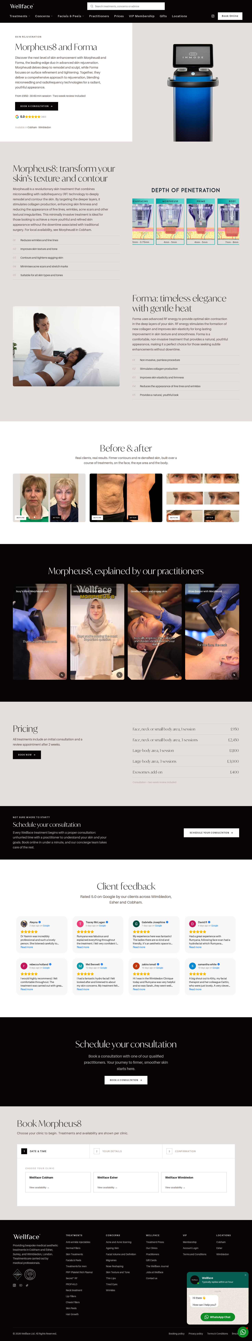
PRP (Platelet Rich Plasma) (79, 1272)
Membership (190, 1242)
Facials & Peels (69, 16)
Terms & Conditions (217, 1333)
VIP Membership (142, 16)
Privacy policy (196, 1333)
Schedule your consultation (211, 832)
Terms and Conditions (194, 1254)
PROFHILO (71, 1284)
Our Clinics (151, 1248)
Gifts (163, 16)
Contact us (151, 1278)
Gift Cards (151, 1260)
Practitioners (99, 16)
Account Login (190, 1248)
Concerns (42, 16)
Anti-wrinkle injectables (78, 1242)
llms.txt (235, 1333)
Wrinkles (110, 1290)
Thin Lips (111, 1278)
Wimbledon (44, 127)
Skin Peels (71, 1308)
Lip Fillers (71, 1296)
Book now (27, 754)
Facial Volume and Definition (121, 1254)
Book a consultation (36, 106)
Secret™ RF (71, 1278)
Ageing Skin (112, 1248)
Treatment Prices (155, 1242)
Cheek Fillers (73, 1302)
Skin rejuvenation (28, 36)
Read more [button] (27, 947)
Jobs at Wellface (154, 1272)
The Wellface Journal (157, 1266)
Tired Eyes (111, 1284)
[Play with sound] (62, 675)
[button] (245, 1275)
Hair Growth (72, 1314)
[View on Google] (24, 923)
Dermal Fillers (73, 1248)
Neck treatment (74, 1290)
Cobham (32, 127)
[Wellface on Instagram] (212, 16)
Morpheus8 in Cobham (75, 230)
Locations (179, 16)
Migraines (111, 1260)
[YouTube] (20, 1285)
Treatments (18, 16)
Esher (219, 1248)
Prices (119, 16)
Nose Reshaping (114, 1266)
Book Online (230, 16)
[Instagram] (14, 1285)
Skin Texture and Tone (118, 1272)
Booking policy (176, 1333)
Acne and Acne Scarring (118, 1242)
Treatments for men (76, 1266)
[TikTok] (27, 1285)
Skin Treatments (74, 1254)
